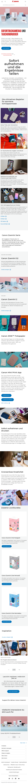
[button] (9, 670)
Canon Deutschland (13, 775)
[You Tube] (18, 778)
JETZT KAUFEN (6, 48)
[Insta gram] (12, 778)
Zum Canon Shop (6, 546)
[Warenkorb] (2, 2)
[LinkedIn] (15, 778)
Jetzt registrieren (13, 691)
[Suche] (5, 2)
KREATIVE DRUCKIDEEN (6, 657)
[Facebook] (9, 778)
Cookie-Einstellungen (14, 772)
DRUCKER (3, 295)
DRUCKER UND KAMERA (6, 254)
